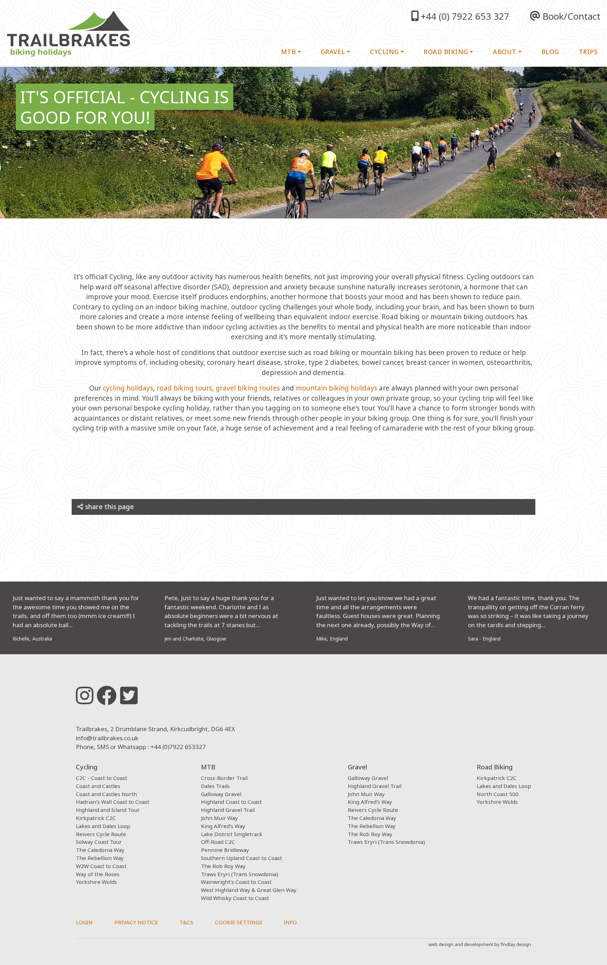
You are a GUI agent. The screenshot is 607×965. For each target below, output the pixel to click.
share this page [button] (108, 506)
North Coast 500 (497, 793)
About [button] (504, 51)
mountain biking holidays (336, 388)
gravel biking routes (248, 388)
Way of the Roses (97, 874)
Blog (550, 51)
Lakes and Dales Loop (103, 825)
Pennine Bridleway (225, 849)
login (84, 922)
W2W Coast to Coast (101, 865)
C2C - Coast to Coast (101, 777)
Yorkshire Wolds (96, 881)
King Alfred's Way (223, 825)
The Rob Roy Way (223, 865)
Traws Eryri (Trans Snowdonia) (239, 874)
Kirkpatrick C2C (96, 817)
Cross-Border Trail (224, 777)
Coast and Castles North (106, 793)
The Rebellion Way (100, 857)
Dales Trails (215, 785)
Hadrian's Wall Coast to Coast (112, 801)
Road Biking (495, 767)
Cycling (86, 767)
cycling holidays (128, 388)
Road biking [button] (446, 51)
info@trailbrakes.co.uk (107, 738)
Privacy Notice (136, 922)
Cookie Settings (238, 922)
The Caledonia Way (100, 849)
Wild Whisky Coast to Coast (235, 897)
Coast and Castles (98, 785)
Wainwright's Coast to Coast (236, 881)
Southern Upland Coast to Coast (241, 857)
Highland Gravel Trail (228, 809)
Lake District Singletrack (231, 834)
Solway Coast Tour (99, 841)
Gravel (357, 767)
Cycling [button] (384, 51)
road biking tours (184, 388)
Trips (588, 51)
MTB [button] (288, 51)
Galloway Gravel (221, 793)
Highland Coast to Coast (231, 801)
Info (290, 922)
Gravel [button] (333, 51)
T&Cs (186, 922)
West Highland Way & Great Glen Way (248, 889)
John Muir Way (219, 817)
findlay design (516, 944)
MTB (208, 767)
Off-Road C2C (218, 841)
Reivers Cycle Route (101, 834)
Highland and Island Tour (108, 809)
